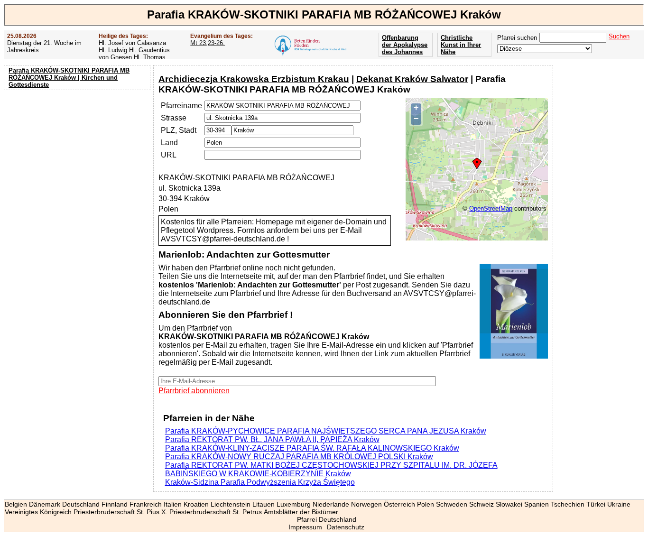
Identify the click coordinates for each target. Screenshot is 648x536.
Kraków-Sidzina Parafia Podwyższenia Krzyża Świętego (260, 482)
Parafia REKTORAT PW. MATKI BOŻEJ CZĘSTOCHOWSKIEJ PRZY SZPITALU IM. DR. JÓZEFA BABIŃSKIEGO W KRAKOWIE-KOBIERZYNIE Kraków (331, 469)
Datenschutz (345, 527)
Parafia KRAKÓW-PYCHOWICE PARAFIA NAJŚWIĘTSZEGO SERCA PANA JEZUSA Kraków (325, 431)
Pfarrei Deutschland (326, 519)
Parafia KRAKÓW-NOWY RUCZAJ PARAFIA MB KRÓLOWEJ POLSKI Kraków (299, 457)
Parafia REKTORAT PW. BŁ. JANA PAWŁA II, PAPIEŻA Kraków (272, 439)
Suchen (619, 36)
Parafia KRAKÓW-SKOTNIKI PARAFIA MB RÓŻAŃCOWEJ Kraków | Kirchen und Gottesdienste (69, 77)
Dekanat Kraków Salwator (412, 79)
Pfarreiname (181, 106)
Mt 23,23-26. (207, 42)
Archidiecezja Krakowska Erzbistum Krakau (253, 79)
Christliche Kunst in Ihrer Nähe (461, 44)
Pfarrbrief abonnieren (194, 391)
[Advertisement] (78, 154)
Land (169, 143)
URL (168, 155)
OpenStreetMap (490, 208)
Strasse (173, 118)
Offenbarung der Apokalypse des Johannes (404, 44)
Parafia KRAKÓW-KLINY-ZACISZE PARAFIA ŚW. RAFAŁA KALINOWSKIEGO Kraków (312, 448)
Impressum (305, 527)
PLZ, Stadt (178, 130)
